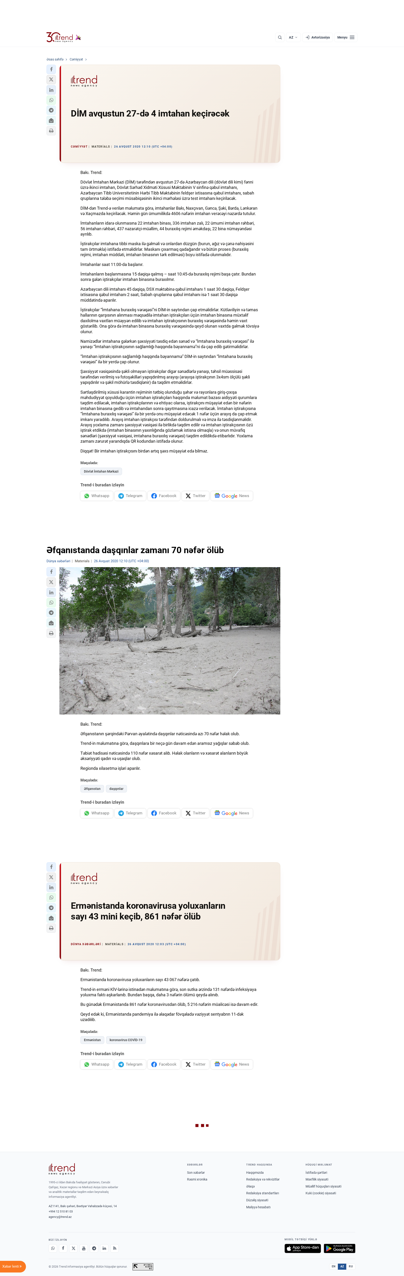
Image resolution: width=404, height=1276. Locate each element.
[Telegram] (94, 1248)
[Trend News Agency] (62, 1169)
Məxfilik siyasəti (317, 1179)
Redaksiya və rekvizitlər (263, 1179)
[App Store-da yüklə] (303, 1248)
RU (351, 1266)
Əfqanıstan (92, 789)
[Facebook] (63, 1248)
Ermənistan (92, 1040)
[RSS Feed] (114, 1248)
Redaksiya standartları (262, 1193)
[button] (51, 69)
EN (333, 1266)
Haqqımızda (255, 1172)
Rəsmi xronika (197, 1179)
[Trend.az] (64, 37)
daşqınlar (116, 789)
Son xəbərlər (196, 1172)
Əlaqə (250, 1186)
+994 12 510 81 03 (61, 1211)
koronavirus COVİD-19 (126, 1040)
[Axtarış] (280, 37)
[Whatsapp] (53, 1248)
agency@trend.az (60, 1217)
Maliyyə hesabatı (258, 1207)
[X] (73, 1248)
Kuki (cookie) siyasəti (321, 1193)
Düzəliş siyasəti (257, 1200)
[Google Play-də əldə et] (339, 1248)
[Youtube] (83, 1248)
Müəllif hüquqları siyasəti (323, 1186)
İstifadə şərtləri (316, 1172)
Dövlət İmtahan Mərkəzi (101, 471)
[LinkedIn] (104, 1248)
